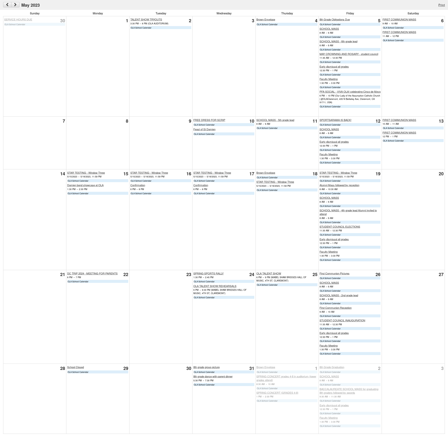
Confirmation (137, 185)
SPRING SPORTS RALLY (208, 273)
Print (441, 5)
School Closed (75, 367)
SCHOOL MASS (329, 28)
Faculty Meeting (329, 79)
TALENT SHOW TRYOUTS (146, 19)
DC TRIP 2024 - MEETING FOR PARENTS (92, 273)
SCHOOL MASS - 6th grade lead (338, 41)
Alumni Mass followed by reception (339, 185)
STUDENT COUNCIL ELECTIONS (340, 226)
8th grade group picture (206, 367)
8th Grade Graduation (332, 367)
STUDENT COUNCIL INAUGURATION (342, 320)
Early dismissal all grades (334, 66)
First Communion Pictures (334, 273)
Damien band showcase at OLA (85, 185)
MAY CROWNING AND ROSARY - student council (349, 54)
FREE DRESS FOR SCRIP (209, 120)
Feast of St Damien (204, 129)
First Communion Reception (336, 307)
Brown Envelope (265, 19)
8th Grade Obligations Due (335, 19)
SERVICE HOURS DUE (18, 19)
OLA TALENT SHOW (268, 273)
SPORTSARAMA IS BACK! (335, 120)
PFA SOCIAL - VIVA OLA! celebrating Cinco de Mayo (350, 91)
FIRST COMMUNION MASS (399, 19)
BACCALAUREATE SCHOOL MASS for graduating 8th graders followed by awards (349, 390)
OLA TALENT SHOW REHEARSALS (214, 286)
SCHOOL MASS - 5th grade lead (275, 120)
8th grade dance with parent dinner (213, 376)
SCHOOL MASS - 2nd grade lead (339, 295)
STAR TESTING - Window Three (86, 172)
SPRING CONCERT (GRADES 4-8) (277, 392)
